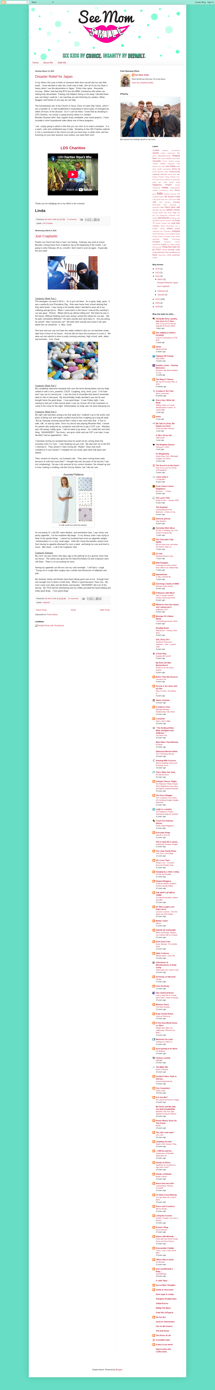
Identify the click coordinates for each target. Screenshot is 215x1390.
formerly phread (163, 519)
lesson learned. (161, 1230)
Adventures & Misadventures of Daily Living (166, 965)
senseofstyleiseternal (164, 1081)
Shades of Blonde (164, 1174)
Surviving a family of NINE (167, 584)
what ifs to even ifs (163, 835)
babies (163, 153)
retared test (166, 223)
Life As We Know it (164, 1326)
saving (162, 228)
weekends (176, 255)
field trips (176, 174)
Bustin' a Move (161, 1176)
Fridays (173, 177)
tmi (179, 252)
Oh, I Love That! (163, 860)
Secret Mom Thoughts (165, 1285)
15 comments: (73, 598)
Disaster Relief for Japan (54, 76)
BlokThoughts (162, 563)
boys (155, 158)
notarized (172, 215)
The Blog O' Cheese (164, 379)
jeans (154, 194)
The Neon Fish (161, 735)
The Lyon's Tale (163, 498)
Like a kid (159, 1135)
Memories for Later (164, 1039)
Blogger (119, 1370)
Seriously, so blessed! (165, 977)
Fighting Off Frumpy (164, 356)
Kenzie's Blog (162, 1227)
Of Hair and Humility (163, 874)
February (162, 291)
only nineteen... (161, 521)
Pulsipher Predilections (166, 1299)
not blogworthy (161, 215)
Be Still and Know (162, 775)
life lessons (170, 197)
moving (155, 213)
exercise (163, 174)
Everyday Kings (163, 833)
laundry (173, 194)
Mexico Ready (161, 1209)
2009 (157, 303)
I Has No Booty (162, 986)
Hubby (165, 187)
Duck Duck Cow (163, 942)
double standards (164, 169)
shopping (176, 231)
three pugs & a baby (165, 1294)
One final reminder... (163, 1007)
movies (177, 210)
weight (155, 257)
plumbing (173, 218)
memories (156, 207)
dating (172, 166)
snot (167, 234)
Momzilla (156, 210)
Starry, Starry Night (163, 721)
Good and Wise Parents (165, 428)
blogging (176, 156)
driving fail (176, 169)
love (174, 199)
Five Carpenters (163, 1088)
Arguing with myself (163, 656)
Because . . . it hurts (163, 491)
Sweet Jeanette (163, 700)
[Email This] (86, 219)
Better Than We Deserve (167, 677)
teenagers (156, 242)
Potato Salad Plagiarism (165, 826)
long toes (164, 199)
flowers (155, 177)
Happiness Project (162, 185)
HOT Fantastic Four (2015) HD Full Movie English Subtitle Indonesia (167, 800)
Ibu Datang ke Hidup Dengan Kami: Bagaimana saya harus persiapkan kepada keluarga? (167, 786)
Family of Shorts (163, 1163)
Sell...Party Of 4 (163, 640)
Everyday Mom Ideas (165, 528)
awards (156, 153)
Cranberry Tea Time (165, 391)
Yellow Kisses (162, 1303)
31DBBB (156, 150)
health (177, 185)
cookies (155, 164)
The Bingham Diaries (165, 445)
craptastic (46, 602)
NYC (178, 215)
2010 (157, 299)
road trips (175, 223)
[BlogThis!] (89, 219)
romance (156, 226)
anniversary (176, 150)
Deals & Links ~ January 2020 (167, 500)
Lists (177, 196)
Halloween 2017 (162, 609)
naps (174, 213)
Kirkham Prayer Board (164, 586)
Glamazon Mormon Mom (167, 751)
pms (178, 218)
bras (159, 158)
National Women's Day (164, 556)
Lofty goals (157, 199)
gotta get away (160, 182)
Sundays (167, 236)
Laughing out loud (164, 1142)
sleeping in (162, 234)
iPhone (177, 190)
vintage (158, 979)
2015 (157, 269)
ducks (155, 172)
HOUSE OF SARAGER (166, 930)
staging (172, 234)
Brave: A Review (162, 1069)
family (170, 174)
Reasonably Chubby (165, 1248)
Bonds (158, 1126)
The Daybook (162, 507)
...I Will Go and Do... (164, 1151)
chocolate (157, 161)
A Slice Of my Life (164, 435)
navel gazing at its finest (166, 1049)
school (170, 228)
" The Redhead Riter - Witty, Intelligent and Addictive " (165, 730)
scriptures (156, 231)
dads (168, 166)
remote (158, 223)
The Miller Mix (162, 1067)
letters (161, 197)
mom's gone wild (172, 207)
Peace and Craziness (165, 1206)
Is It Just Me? (162, 1097)
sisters (155, 234)
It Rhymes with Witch (165, 593)
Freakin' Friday (164, 177)
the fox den (161, 1317)
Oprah (155, 218)
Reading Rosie (162, 628)
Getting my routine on (164, 1042)
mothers (169, 210)
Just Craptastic (46, 236)
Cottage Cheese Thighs (166, 781)
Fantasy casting (163, 1058)
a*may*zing (161, 654)
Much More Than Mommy (167, 742)
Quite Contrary (162, 953)
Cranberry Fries (163, 707)
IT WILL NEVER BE (163, 577)
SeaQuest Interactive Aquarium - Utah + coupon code (166, 644)
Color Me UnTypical (164, 1313)
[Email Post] (81, 219)
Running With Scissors (166, 761)
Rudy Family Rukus (164, 1014)
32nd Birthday (161, 1274)
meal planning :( (171, 205)
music (170, 213)
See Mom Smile (142, 75)
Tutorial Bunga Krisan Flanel (166, 621)
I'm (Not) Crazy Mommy (166, 1195)
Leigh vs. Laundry (164, 809)
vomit (169, 255)
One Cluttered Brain (165, 993)
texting (163, 244)
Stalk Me (62, 62)
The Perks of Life (163, 1335)
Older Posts (105, 610)
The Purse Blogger (164, 795)
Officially (159, 1060)
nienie (158, 347)
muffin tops (162, 213)
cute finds (161, 166)
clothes (171, 161)
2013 (157, 273)
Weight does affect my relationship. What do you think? (165, 1030)
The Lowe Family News (166, 851)
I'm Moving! (160, 1262)
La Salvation (160, 479)
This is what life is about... (167, 842)
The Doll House (162, 1331)
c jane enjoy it (162, 477)
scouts (177, 228)
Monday (162, 210)
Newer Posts (41, 610)
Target (165, 239)
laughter (167, 194)
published (156, 220)
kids (160, 193)
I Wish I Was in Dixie (165, 1260)
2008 (157, 307)
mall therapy (164, 202)
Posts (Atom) (52, 614)
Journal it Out (161, 679)
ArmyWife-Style (163, 1340)
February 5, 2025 (162, 447)
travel (155, 255)
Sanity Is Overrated (164, 1290)
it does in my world (164, 1345)
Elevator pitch (163, 172)
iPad (171, 190)
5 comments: (72, 219)
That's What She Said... (166, 772)
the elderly (171, 244)
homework (156, 188)
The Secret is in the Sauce (167, 465)
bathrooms (171, 153)
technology (176, 239)
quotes (162, 220)
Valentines (162, 255)
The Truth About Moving (165, 754)
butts (163, 158)
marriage (176, 202)
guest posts (175, 182)
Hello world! (160, 438)
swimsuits (156, 239)
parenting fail (163, 218)
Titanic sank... (161, 1091)
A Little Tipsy (161, 1281)
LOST (170, 199)
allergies (165, 150)
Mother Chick (162, 921)
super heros (175, 236)
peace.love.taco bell (165, 1183)
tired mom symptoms (169, 252)
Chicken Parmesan (163, 1016)
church (164, 161)
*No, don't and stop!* (165, 1132)
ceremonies (176, 158)
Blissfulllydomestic (164, 156)
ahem (158, 417)
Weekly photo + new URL (165, 956)
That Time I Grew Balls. (165, 853)
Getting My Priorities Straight (167, 844)
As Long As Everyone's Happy (167, 1100)
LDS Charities (47, 223)
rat (173, 220)
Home (36, 62)
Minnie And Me (161, 349)
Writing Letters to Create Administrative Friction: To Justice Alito (165, 407)
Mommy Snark (162, 1004)
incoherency (163, 190)
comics (177, 161)
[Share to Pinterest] (98, 219)
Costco (163, 164)
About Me (48, 62)
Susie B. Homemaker (165, 1322)
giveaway (176, 179)
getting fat (169, 179)
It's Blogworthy (162, 454)
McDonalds (157, 205)
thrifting (164, 250)
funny (162, 179)
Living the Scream (164, 1216)
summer (160, 236)
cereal (168, 158)
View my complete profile (142, 83)
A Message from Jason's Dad (167, 970)
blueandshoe (161, 574)
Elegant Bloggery (163, 881)
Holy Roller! (160, 358)
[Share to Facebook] (95, 219)
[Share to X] (92, 219)
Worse (158, 923)
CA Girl (159, 554)
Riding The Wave (163, 1308)
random (168, 220)
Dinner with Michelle (165, 1236)
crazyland (160, 719)
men (162, 207)
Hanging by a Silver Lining (167, 872)
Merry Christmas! (162, 393)
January (161, 295)
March (160, 279)
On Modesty (160, 1051)
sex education (165, 231)
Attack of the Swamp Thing (166, 1144)
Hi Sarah (159, 745)
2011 (157, 276)
